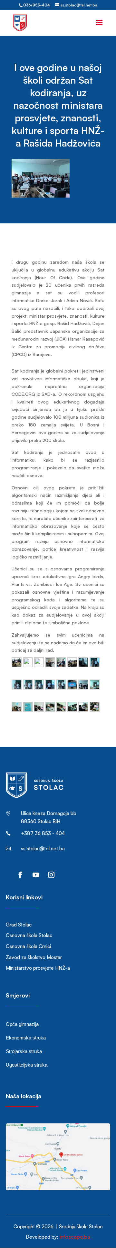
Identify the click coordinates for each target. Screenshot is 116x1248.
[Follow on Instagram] (51, 874)
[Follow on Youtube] (35, 874)
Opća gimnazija (22, 1024)
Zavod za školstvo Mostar (34, 957)
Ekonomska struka (26, 1037)
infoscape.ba (74, 1236)
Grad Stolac (19, 925)
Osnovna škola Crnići (28, 946)
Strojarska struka (24, 1051)
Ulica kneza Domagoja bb (48, 813)
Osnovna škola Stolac (29, 935)
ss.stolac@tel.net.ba (43, 848)
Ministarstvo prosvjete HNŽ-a (38, 968)
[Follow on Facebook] (20, 874)
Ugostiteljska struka (26, 1065)
